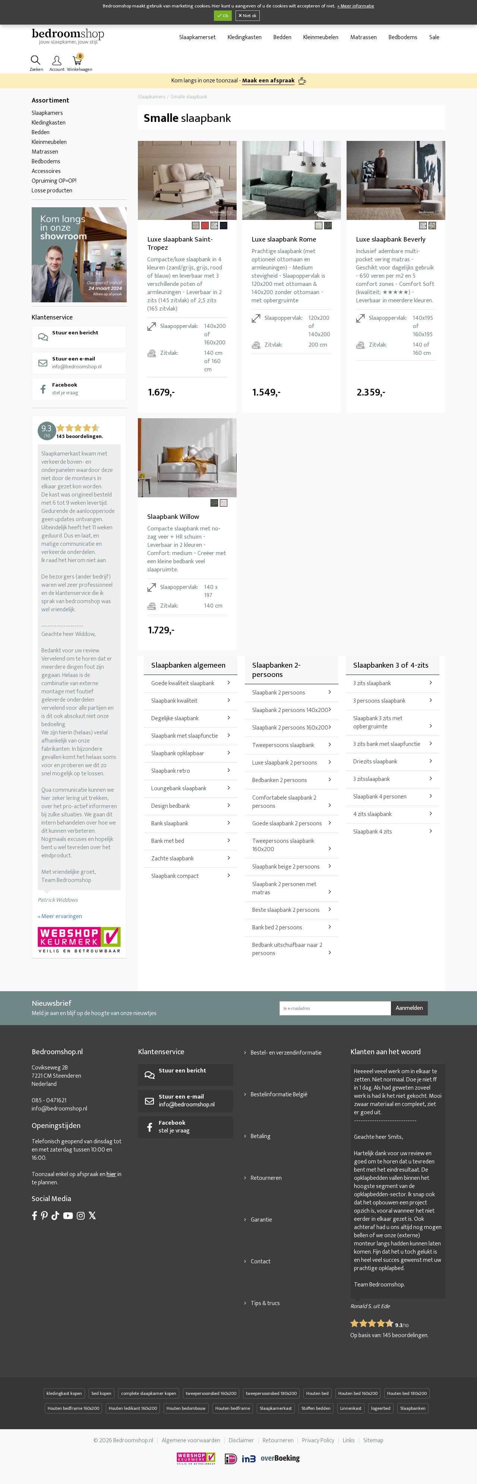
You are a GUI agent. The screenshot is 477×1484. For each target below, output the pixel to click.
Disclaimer (241, 1441)
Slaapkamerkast (276, 1408)
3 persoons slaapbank (379, 701)
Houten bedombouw (186, 1408)
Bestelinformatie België (279, 1095)
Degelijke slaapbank (175, 718)
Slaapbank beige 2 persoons (286, 867)
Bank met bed (167, 841)
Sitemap (373, 1441)
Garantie (261, 1220)
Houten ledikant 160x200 (133, 1408)
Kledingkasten (245, 37)
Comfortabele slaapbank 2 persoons (284, 802)
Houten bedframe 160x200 (73, 1408)
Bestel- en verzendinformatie (286, 1053)
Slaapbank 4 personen (380, 797)
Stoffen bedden (316, 1408)
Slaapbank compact (175, 876)
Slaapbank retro (170, 771)
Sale (434, 37)
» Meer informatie (355, 6)
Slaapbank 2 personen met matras (284, 888)
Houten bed (317, 1393)
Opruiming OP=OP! (54, 181)
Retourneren (266, 1178)
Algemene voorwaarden (191, 1441)
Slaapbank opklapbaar (177, 754)
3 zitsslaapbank (371, 779)
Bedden (282, 37)
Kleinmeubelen (320, 37)
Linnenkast (350, 1408)
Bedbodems (403, 37)
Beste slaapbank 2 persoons (286, 910)
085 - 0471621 (49, 1101)
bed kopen (101, 1393)
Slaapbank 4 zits (372, 832)
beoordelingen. (406, 1335)
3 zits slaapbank (372, 683)
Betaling (261, 1136)
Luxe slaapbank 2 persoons (284, 763)
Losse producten (52, 191)
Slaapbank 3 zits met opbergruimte (377, 722)
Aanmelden (409, 1008)
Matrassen (363, 37)
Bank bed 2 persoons (277, 928)
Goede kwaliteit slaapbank (182, 683)
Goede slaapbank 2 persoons (287, 824)
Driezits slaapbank (375, 762)
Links (349, 1441)
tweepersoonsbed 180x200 (271, 1393)
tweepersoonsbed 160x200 (211, 1393)
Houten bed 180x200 (407, 1393)
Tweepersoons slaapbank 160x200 (283, 845)
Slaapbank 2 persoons (278, 693)
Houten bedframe (232, 1408)
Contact (261, 1262)
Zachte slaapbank (172, 859)
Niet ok (249, 15)
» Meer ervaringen (60, 916)
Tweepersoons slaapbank (283, 745)
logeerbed (381, 1408)
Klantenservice (52, 317)
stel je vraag (65, 388)
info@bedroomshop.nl (77, 362)
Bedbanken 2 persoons (279, 780)
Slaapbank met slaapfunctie (184, 736)
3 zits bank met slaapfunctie (386, 744)
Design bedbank (170, 806)
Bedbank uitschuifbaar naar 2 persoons (287, 949)
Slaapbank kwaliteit (174, 701)
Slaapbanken (413, 1408)
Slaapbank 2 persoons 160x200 (290, 728)
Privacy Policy (318, 1441)
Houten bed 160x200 (358, 1393)
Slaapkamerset (197, 37)
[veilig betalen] (263, 1459)
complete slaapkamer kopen (148, 1393)
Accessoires (46, 171)
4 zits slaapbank (372, 814)
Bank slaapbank (169, 824)
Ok (225, 15)
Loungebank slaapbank (178, 789)
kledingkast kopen (64, 1393)
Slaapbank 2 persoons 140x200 (290, 710)
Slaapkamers (47, 113)
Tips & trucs (265, 1303)
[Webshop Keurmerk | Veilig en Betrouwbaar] (79, 941)
